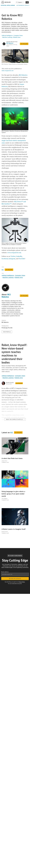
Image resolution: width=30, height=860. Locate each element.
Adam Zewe (4, 461)
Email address (5, 572)
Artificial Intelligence (8, 5)
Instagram (12, 259)
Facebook (5, 259)
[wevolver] (5, 2)
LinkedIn (19, 256)
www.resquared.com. (14, 252)
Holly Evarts (5, 531)
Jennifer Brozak (10, 41)
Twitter (13, 256)
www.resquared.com (7, 70)
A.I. (3, 269)
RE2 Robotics (9, 43)
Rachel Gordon (10, 382)
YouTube (22, 259)
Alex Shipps (4, 498)
